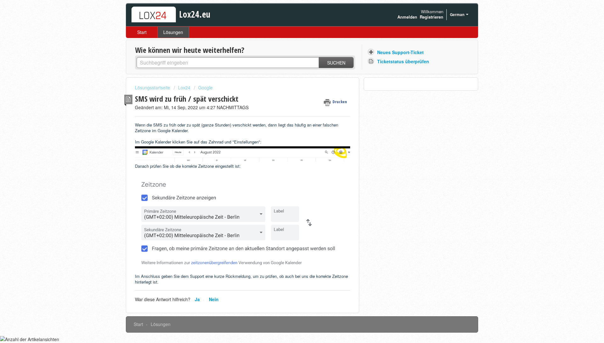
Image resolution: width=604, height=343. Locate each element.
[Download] (290, 89)
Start (142, 32)
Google (205, 87)
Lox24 (184, 87)
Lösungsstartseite (153, 87)
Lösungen (173, 32)
